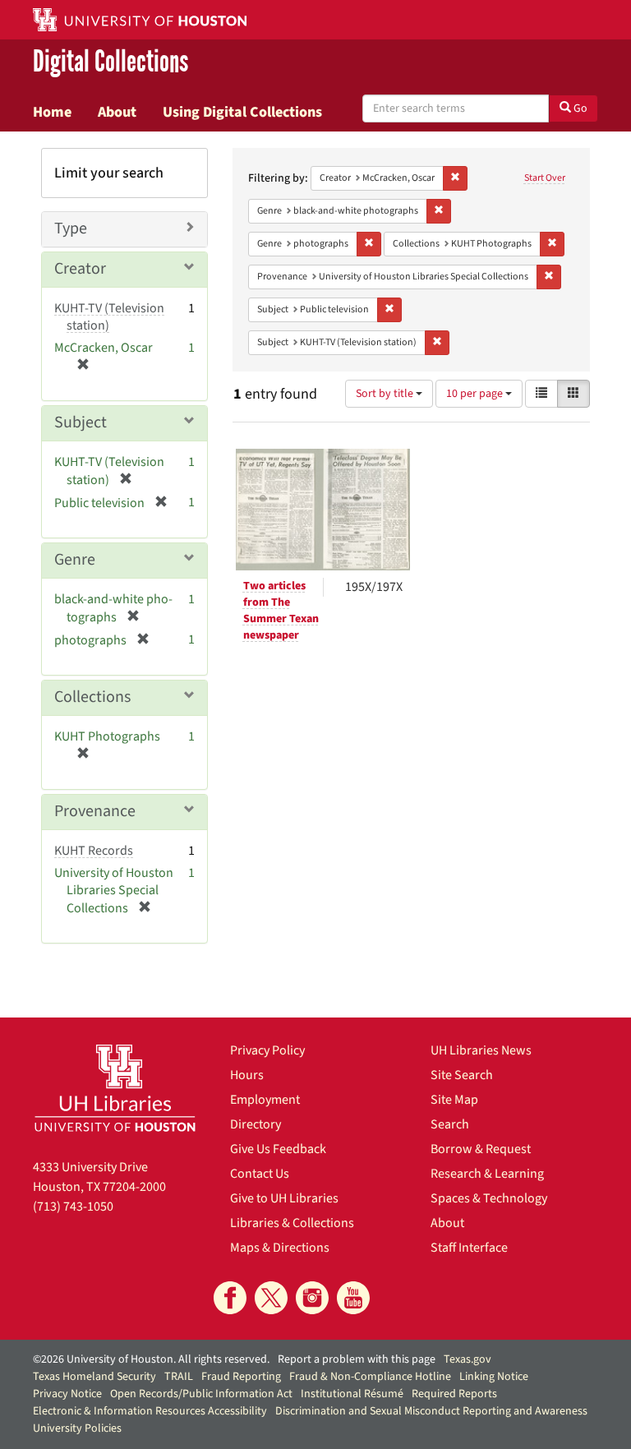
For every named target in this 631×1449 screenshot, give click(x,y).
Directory (255, 1124)
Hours (247, 1075)
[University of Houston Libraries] (115, 1088)
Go (579, 108)
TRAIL (178, 1376)
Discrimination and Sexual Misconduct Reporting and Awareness (431, 1411)
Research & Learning (487, 1174)
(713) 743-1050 (73, 1207)
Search (450, 1124)
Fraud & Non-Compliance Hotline (370, 1376)
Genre (74, 559)
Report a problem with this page (356, 1359)
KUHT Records (93, 851)
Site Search (462, 1075)
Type (70, 228)
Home (52, 111)
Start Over (544, 178)
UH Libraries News (481, 1050)
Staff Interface (469, 1248)
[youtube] (353, 1297)
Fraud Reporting (241, 1376)
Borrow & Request (481, 1149)
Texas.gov (467, 1359)
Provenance (95, 811)
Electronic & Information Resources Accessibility (150, 1411)
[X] (271, 1297)
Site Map (454, 1100)
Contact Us (259, 1174)
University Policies (77, 1428)
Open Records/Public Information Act (201, 1394)
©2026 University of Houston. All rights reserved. (151, 1359)
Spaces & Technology (489, 1198)
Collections (92, 696)
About (117, 111)
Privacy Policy (267, 1050)
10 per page (475, 393)
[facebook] (230, 1297)
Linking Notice (493, 1376)
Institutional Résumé (352, 1394)
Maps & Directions (279, 1248)
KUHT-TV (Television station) (109, 317)
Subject (80, 422)
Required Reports (454, 1394)
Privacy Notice (67, 1394)
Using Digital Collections (242, 111)
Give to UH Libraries (284, 1198)
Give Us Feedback (278, 1149)
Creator (80, 268)
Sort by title (386, 393)
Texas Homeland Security (94, 1376)
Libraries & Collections (292, 1223)
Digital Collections (110, 62)
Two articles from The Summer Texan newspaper (281, 611)
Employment (265, 1100)
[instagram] (312, 1297)
